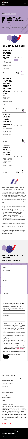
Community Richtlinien (7, 397)
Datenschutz (11, 433)
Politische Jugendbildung (7, 380)
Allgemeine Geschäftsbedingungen (10, 436)
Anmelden (23, 73)
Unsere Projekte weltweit (7, 395)
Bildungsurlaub (12, 13)
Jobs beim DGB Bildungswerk (8, 392)
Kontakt (3, 400)
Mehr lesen (17, 73)
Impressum (4, 433)
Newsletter (4, 389)
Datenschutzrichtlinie (19, 348)
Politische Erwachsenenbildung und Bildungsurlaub (13, 378)
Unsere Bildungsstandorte (7, 383)
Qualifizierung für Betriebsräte (8, 375)
